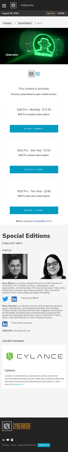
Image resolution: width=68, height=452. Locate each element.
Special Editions (26, 236)
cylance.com (17, 384)
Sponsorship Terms (27, 445)
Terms (13, 445)
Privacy (5, 445)
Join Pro (51, 13)
